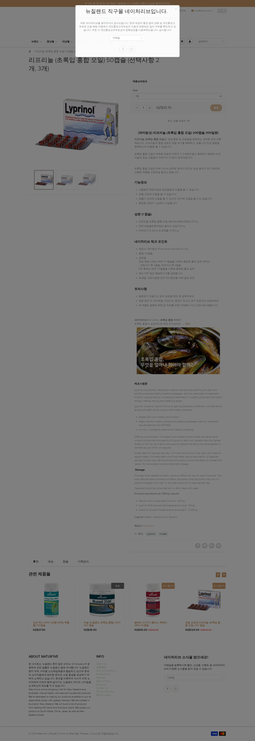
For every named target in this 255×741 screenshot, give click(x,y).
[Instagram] (131, 49)
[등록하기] (141, 38)
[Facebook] (122, 49)
